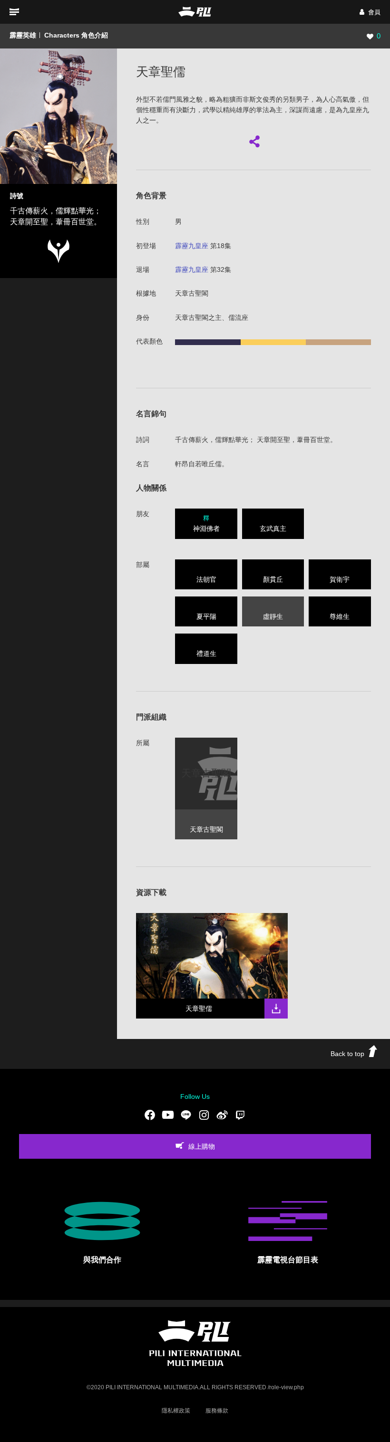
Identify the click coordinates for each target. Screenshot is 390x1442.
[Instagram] (204, 1114)
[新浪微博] (222, 1114)
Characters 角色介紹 (76, 35)
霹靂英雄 (23, 35)
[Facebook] (150, 1114)
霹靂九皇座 (191, 246)
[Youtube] (168, 1114)
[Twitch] (240, 1114)
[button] (370, 12)
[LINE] (186, 1114)
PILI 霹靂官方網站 (195, 12)
